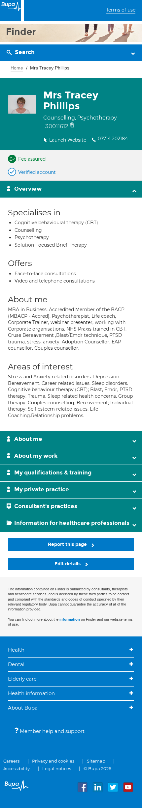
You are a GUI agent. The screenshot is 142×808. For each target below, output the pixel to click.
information (69, 619)
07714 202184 (113, 139)
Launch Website (67, 140)
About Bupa (23, 708)
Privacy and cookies (53, 761)
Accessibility (16, 768)
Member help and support (51, 731)
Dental (16, 664)
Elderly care (22, 679)
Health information (31, 693)
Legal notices (56, 768)
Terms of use (120, 10)
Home (17, 67)
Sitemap (96, 761)
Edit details (68, 564)
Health (16, 650)
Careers (11, 761)
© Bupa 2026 (97, 768)
